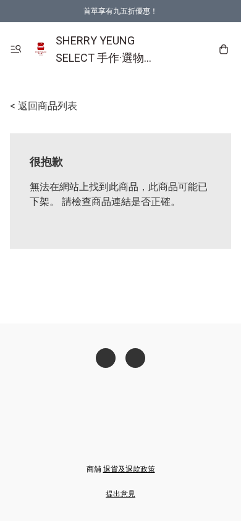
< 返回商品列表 (43, 106)
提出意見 (120, 494)
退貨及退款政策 (129, 469)
